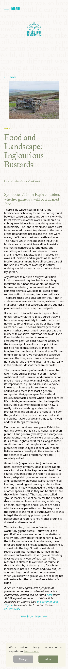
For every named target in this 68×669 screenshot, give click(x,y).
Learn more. (31, 651)
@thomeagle (12, 608)
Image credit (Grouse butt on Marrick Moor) (22, 181)
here (49, 595)
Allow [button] (48, 659)
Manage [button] (23, 659)
